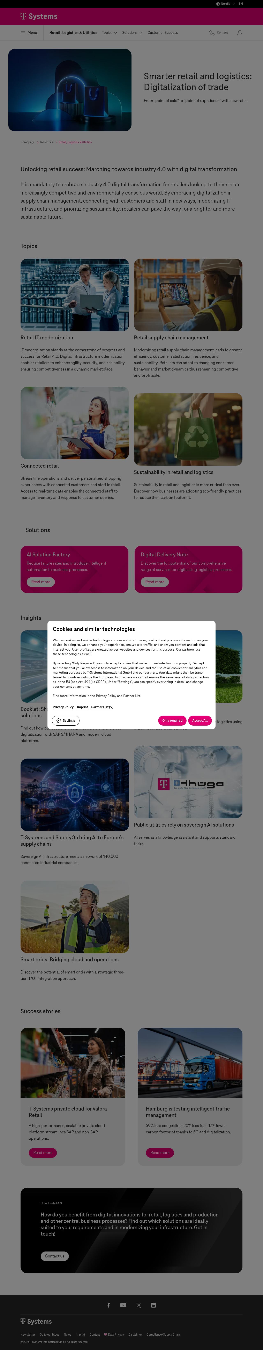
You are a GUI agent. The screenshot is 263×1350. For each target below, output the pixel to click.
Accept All (200, 720)
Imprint (82, 707)
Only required (172, 720)
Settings (69, 720)
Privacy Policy (63, 707)
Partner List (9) (102, 707)
